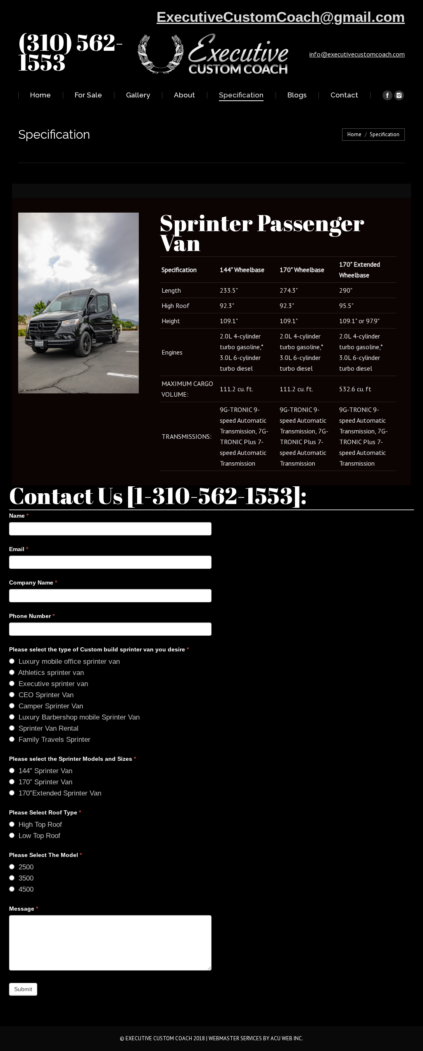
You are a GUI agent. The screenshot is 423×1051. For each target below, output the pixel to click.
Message (23, 908)
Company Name (33, 582)
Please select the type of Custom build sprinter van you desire (99, 649)
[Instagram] (399, 95)
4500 (25, 889)
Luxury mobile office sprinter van (68, 661)
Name (19, 515)
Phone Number (32, 616)
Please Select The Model (45, 855)
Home (354, 134)
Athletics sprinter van (50, 673)
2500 (25, 867)
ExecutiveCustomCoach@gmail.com (281, 17)
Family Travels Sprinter (53, 739)
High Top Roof (39, 824)
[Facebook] (387, 95)
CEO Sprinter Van (45, 695)
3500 (25, 878)
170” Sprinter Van (44, 782)
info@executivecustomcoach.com (357, 54)
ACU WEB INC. (287, 1038)
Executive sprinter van (52, 684)
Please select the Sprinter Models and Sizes (72, 758)
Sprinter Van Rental (47, 728)
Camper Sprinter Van (50, 706)
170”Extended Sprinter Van (59, 793)
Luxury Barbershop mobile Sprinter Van (78, 717)
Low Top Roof (38, 836)
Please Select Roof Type (45, 812)
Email (18, 549)
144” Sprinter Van (44, 771)
